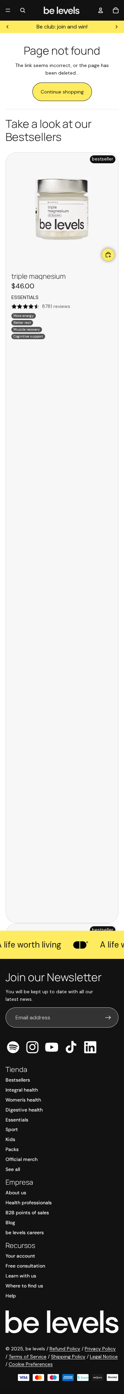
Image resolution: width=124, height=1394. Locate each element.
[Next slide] (116, 26)
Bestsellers (18, 1080)
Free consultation (25, 1266)
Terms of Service (27, 1356)
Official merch (22, 1159)
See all (13, 1169)
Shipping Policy (68, 1356)
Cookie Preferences (31, 1364)
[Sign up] (108, 1017)
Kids (10, 1139)
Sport (12, 1129)
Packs (12, 1149)
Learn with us (21, 1276)
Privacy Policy (100, 1349)
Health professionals (29, 1202)
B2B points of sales (27, 1212)
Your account (20, 1256)
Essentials (17, 1120)
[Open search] (22, 10)
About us (16, 1193)
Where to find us (24, 1286)
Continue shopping (62, 92)
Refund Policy (65, 1349)
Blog (10, 1222)
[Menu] (8, 10)
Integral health (22, 1090)
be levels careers (25, 1232)
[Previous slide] (7, 26)
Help (11, 1296)
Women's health (23, 1100)
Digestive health (24, 1110)
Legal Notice (104, 1356)
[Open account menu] (100, 10)
